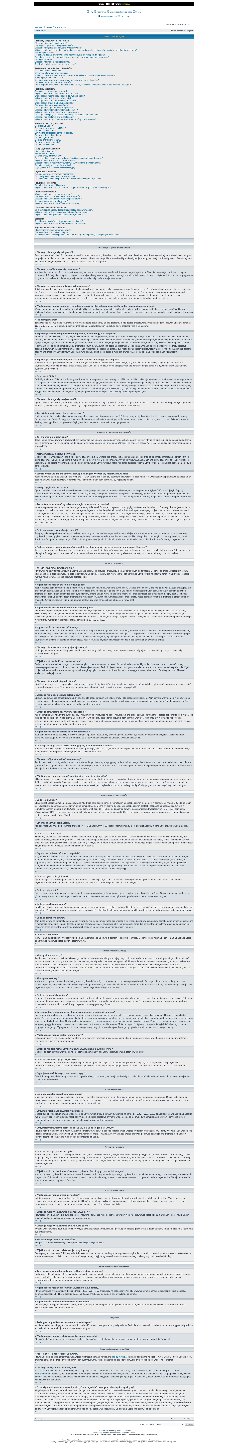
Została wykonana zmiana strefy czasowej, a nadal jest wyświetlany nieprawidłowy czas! (75, 75)
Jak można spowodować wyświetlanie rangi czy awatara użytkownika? (67, 80)
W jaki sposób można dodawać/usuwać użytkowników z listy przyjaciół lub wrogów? (73, 187)
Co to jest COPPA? (43, 59)
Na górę (38, 264)
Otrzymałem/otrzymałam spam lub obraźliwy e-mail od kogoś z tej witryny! (68, 179)
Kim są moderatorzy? (44, 153)
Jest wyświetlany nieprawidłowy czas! (52, 73)
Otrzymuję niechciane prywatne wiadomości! (55, 176)
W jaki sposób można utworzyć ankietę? (53, 98)
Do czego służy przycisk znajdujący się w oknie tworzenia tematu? (68, 115)
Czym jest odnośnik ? (55, 167)
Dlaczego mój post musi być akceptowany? (54, 117)
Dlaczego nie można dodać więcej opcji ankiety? (57, 100)
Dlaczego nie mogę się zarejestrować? (52, 62)
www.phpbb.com (42, 1373)
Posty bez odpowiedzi (43, 27)
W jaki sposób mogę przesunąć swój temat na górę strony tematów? (65, 119)
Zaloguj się (124, 16)
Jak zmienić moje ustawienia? (48, 71)
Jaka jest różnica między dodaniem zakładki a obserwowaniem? (64, 210)
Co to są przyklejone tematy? (48, 140)
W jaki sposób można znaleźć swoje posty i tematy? (58, 203)
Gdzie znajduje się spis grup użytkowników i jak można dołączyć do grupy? (69, 158)
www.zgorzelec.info (108, 16)
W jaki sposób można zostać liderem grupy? (55, 160)
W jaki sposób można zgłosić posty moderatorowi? (58, 112)
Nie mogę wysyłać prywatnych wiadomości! (54, 174)
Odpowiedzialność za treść (120, 12)
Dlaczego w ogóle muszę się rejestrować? (54, 45)
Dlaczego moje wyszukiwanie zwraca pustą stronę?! (58, 199)
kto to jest (133, 1393)
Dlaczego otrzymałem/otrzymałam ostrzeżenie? (56, 110)
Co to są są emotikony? (45, 130)
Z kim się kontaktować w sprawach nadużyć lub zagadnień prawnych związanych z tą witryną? (77, 235)
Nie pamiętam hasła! (44, 52)
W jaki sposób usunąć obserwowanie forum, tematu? (59, 214)
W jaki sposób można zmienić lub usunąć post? (56, 93)
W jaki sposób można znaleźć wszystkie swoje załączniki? (61, 223)
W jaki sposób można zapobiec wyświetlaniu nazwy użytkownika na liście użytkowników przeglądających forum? (86, 50)
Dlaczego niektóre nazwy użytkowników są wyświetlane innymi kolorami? (68, 163)
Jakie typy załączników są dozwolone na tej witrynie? (59, 221)
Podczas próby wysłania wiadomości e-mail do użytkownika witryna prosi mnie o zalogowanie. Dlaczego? (83, 85)
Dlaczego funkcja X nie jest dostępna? (52, 232)
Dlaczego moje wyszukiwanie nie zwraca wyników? (58, 196)
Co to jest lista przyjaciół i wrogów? (51, 185)
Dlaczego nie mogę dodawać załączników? (54, 107)
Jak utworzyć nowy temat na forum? (51, 91)
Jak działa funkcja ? (55, 64)
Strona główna (40, 31)
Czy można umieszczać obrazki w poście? (54, 133)
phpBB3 (120, 1431)
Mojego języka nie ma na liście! (49, 78)
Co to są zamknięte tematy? (47, 142)
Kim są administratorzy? (46, 151)
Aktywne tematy (59, 27)
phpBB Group (118, 1357)
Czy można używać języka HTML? (50, 128)
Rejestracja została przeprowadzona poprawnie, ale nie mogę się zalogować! (70, 55)
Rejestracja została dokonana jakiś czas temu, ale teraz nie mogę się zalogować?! (72, 57)
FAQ (91, 12)
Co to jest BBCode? (44, 126)
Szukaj (138, 12)
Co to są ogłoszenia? (44, 137)
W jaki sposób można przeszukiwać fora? (53, 194)
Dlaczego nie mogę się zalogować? (51, 43)
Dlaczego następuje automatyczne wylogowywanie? (58, 48)
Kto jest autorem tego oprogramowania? (53, 230)
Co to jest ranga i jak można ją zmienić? (53, 82)
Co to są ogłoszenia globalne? (49, 135)
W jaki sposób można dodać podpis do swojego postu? (60, 96)
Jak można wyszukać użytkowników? (51, 201)
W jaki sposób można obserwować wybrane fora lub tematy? (62, 212)
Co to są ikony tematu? (45, 144)
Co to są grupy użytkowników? (48, 156)
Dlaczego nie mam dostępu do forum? (52, 105)
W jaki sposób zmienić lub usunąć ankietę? (54, 103)
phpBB (105, 1432)
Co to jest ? (53, 165)
